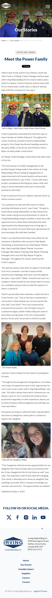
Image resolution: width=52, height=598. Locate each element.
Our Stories (15, 40)
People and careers (26, 52)
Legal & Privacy (40, 591)
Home (3, 40)
